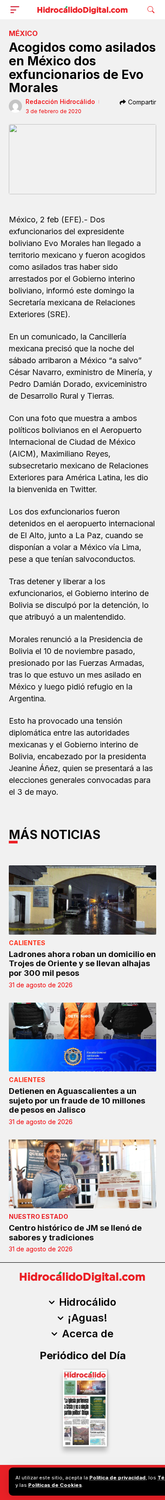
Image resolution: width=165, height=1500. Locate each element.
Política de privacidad (117, 1478)
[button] (17, 9)
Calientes (27, 942)
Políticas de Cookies (55, 1485)
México (23, 33)
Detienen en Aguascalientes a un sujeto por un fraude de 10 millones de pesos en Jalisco (77, 1100)
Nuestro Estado (38, 1216)
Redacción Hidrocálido (60, 101)
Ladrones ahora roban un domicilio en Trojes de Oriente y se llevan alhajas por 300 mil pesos (82, 964)
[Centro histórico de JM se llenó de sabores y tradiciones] (82, 1173)
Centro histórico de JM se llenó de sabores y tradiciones (75, 1232)
